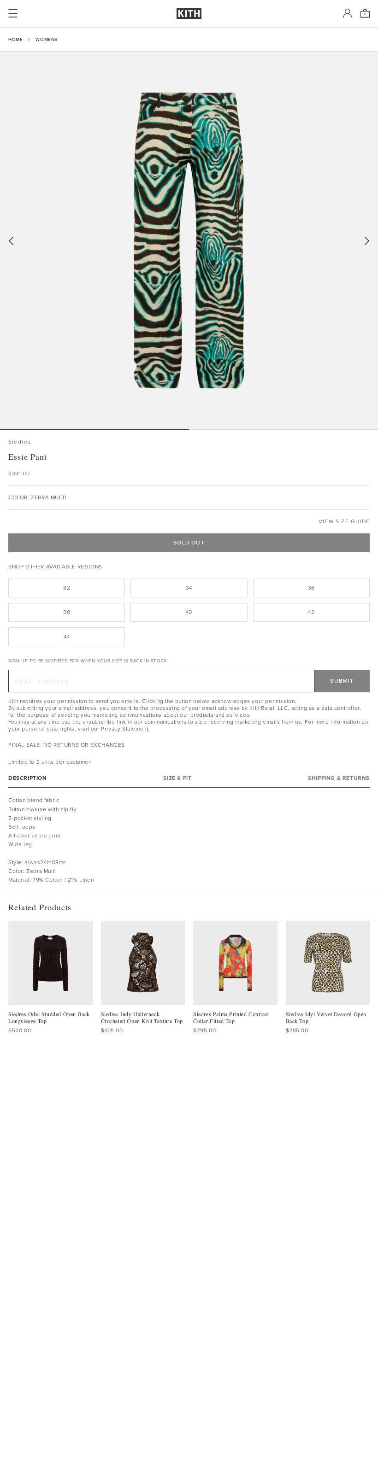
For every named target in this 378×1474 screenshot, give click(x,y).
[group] (189, 240)
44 (67, 636)
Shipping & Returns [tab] (339, 778)
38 (66, 612)
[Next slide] (367, 241)
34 (189, 588)
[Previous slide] (11, 241)
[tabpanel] (189, 840)
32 (66, 588)
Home (15, 39)
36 (311, 588)
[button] (283, 429)
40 (189, 612)
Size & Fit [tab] (177, 778)
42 (311, 612)
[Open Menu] (13, 13)
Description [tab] (27, 778)
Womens (46, 39)
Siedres (19, 442)
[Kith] (189, 13)
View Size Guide (344, 521)
